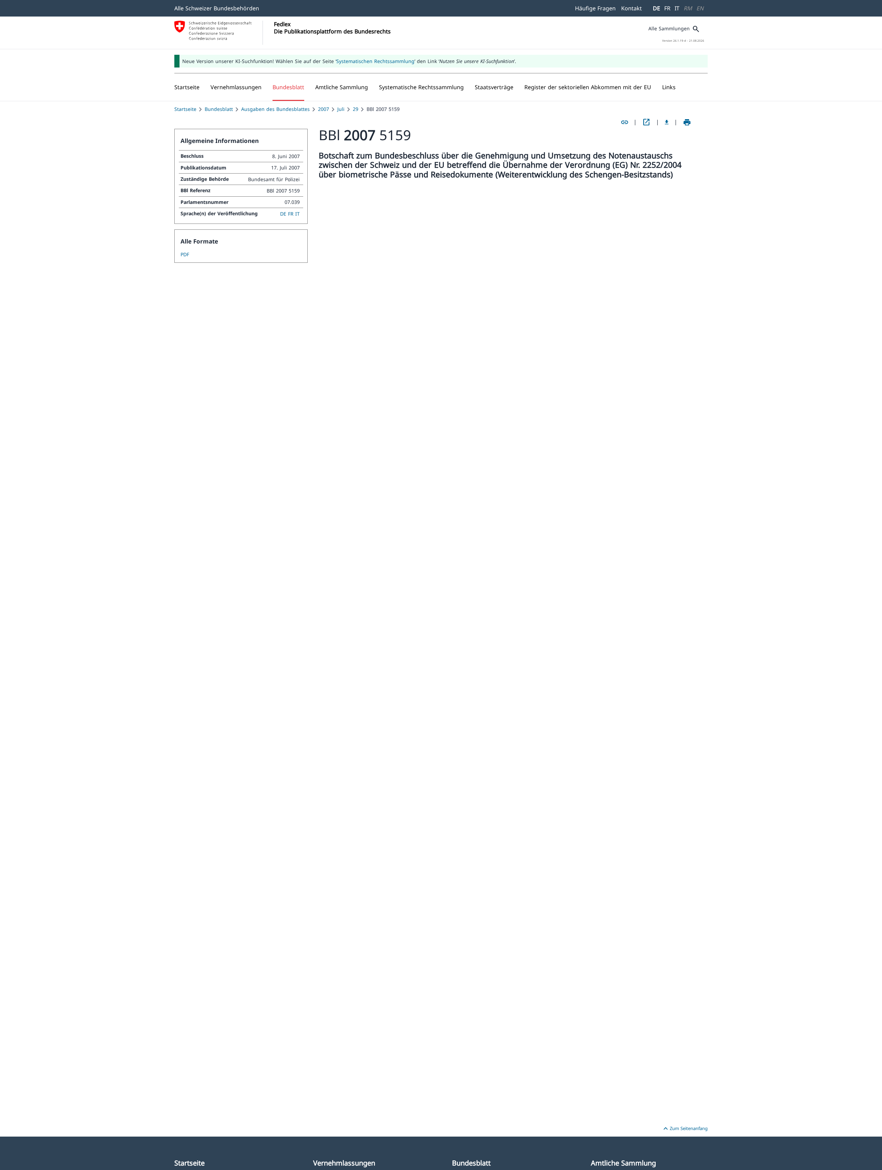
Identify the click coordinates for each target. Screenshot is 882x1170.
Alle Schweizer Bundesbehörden (216, 8)
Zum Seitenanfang (685, 1129)
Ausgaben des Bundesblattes (275, 109)
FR (667, 8)
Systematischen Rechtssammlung (375, 61)
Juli (341, 109)
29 (355, 109)
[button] (236, 87)
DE (656, 8)
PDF (185, 254)
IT (677, 8)
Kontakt (631, 8)
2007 (323, 109)
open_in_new (646, 122)
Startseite (185, 109)
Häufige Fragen (595, 8)
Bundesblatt (219, 109)
